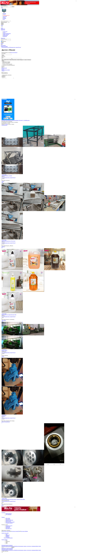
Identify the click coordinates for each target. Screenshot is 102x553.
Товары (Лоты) (6, 59)
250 (2, 182)
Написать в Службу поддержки (7, 548)
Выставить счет (9, 528)
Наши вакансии (9, 513)
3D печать (3, 416)
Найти (2, 23)
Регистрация (3, 45)
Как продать (8, 519)
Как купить (8, 518)
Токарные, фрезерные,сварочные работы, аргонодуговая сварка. (13, 499)
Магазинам (8, 527)
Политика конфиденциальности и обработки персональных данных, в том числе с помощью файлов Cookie (21, 546)
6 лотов (6, 124)
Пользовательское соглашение (7, 545)
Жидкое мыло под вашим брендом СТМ (9, 314)
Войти (2, 43)
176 (2, 321)
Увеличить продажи (9, 520)
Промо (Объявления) (13, 59)
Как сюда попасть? (14, 52)
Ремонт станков (4, 350)
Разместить (3, 28)
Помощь (3, 517)
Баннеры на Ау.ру (9, 525)
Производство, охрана (14, 47)
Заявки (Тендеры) (20, 59)
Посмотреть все (4, 125)
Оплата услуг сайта (5, 533)
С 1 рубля (25, 59)
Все (2, 59)
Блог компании (8, 514)
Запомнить (4, 41)
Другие (19, 47)
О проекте (3, 512)
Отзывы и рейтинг (9, 522)
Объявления (8, 526)
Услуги (8, 47)
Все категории (4, 47)
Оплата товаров (4, 539)
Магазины (29, 59)
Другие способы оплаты (8, 537)
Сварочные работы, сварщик (7, 175)
